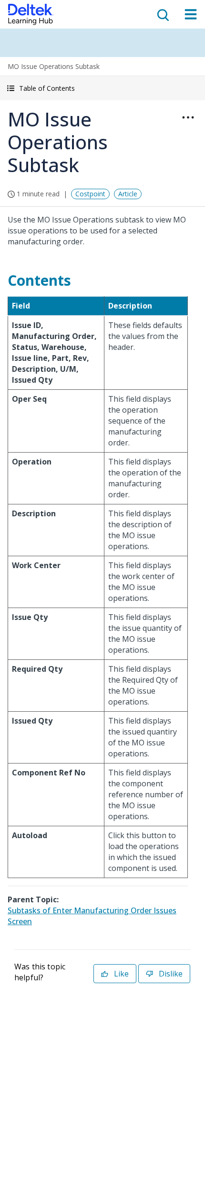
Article (127, 193)
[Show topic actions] (187, 117)
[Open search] (162, 14)
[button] (102, 88)
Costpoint (90, 193)
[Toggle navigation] (190, 14)
